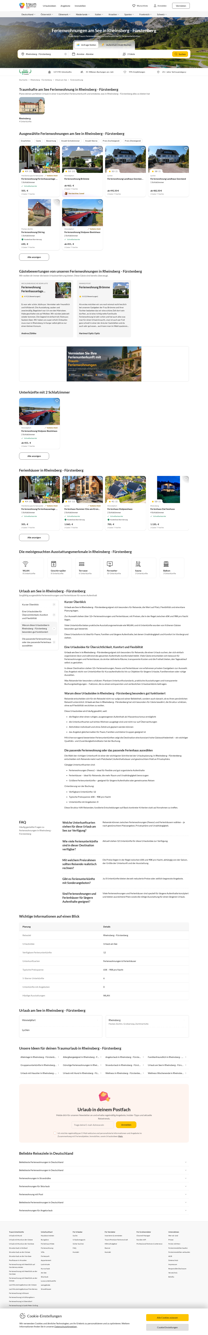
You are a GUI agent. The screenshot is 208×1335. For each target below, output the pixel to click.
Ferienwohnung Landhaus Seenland (168, 178)
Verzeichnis (172, 1273)
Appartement (46, 1260)
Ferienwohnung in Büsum (19, 1293)
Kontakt (76, 1252)
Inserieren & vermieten (113, 1236)
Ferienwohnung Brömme (76, 178)
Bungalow (45, 1240)
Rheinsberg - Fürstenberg (41, 80)
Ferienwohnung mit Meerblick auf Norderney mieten (22, 1265)
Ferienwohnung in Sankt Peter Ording (23, 1305)
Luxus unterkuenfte (48, 1281)
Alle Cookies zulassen (167, 1317)
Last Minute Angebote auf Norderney (23, 1289)
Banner (107, 1248)
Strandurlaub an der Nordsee (20, 1256)
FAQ (74, 1248)
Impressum (172, 1264)
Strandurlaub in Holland (18, 1248)
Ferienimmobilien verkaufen (179, 1252)
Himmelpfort (85, 283)
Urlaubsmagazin (79, 1240)
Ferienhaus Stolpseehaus (119, 509)
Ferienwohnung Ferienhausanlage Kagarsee (43, 178)
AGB (170, 1256)
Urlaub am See (61, 80)
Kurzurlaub (45, 1269)
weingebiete (45, 1285)
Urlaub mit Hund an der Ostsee (21, 1240)
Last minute (45, 1264)
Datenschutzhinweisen (65, 1326)
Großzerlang (128, 1024)
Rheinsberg (25, 118)
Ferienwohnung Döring (33, 232)
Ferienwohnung (76, 80)
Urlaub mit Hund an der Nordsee (21, 1244)
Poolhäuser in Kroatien (18, 1260)
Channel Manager (143, 1236)
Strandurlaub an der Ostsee (19, 1252)
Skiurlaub (44, 1277)
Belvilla (171, 1277)
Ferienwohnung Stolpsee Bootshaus (82, 232)
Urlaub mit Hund (15, 1236)
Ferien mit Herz (174, 1244)
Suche (75, 1236)
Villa (42, 1252)
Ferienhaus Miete (47, 1244)
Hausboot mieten (47, 1236)
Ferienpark (45, 1256)
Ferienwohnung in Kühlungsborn (22, 1297)
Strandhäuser (46, 1289)
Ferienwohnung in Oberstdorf (20, 1301)
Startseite (23, 80)
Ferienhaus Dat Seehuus (162, 509)
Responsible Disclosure (177, 1269)
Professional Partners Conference (149, 1244)
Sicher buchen (78, 1244)
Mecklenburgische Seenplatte (34, 283)
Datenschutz (173, 1260)
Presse (170, 1240)
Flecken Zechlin (116, 1024)
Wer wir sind (173, 1236)
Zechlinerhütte (141, 1024)
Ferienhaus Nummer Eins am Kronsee (83, 509)
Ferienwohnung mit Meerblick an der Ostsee (23, 1279)
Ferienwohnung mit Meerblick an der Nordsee (23, 1272)
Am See (43, 1273)
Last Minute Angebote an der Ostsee (23, 1285)
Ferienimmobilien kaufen (178, 1248)
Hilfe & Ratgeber (111, 1244)
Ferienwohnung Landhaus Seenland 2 (126, 178)
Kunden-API (141, 1240)
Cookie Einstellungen (167, 1327)
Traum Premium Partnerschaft (116, 1240)
